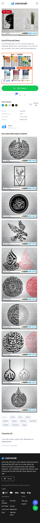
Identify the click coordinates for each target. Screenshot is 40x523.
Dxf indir (13, 501)
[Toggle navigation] (2, 3)
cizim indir (33, 421)
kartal (12, 417)
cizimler (5, 421)
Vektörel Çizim (13, 514)
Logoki (4, 489)
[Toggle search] (37, 3)
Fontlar (12, 506)
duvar (20, 417)
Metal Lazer (23, 119)
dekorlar (23, 421)
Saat (3, 512)
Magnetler (13, 509)
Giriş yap (27, 439)
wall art (14, 421)
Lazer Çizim (5, 509)
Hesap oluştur (6, 441)
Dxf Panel (5, 506)
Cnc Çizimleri (4, 502)
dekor (28, 417)
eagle (24, 425)
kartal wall (15, 425)
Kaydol (24, 504)
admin (10, 126)
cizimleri (5, 425)
